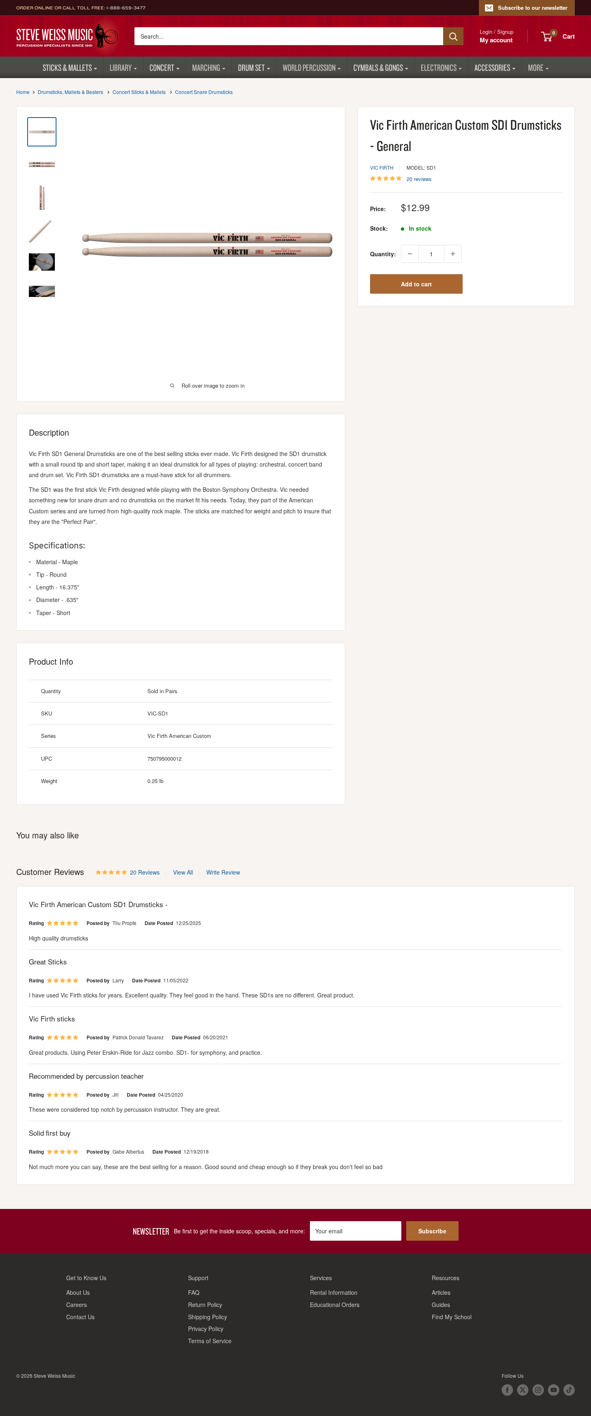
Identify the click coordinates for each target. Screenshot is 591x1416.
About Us (78, 1292)
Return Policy (205, 1304)
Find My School (452, 1317)
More (535, 67)
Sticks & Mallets (67, 67)
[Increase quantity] (452, 253)
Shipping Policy (207, 1317)
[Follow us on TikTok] (569, 1390)
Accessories (492, 67)
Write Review (223, 872)
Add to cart (416, 284)
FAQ (193, 1292)
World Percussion (309, 67)
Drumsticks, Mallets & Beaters (70, 91)
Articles (441, 1292)
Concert (161, 67)
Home (23, 91)
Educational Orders (334, 1304)
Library (121, 67)
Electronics (439, 67)
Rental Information (333, 1292)
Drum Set (251, 67)
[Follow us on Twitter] (522, 1390)
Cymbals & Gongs (378, 67)
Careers (76, 1304)
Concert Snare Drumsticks (204, 91)
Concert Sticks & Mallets (139, 91)
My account (496, 39)
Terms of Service (210, 1341)
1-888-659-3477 (125, 8)
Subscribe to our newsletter (532, 7)
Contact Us (80, 1317)
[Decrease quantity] (409, 253)
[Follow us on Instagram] (538, 1390)
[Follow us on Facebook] (507, 1390)
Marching (206, 67)
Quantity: (383, 254)
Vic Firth (382, 167)
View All (182, 872)
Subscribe (432, 1231)
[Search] (453, 36)
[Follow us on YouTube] (553, 1390)
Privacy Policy (205, 1328)
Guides (441, 1304)
